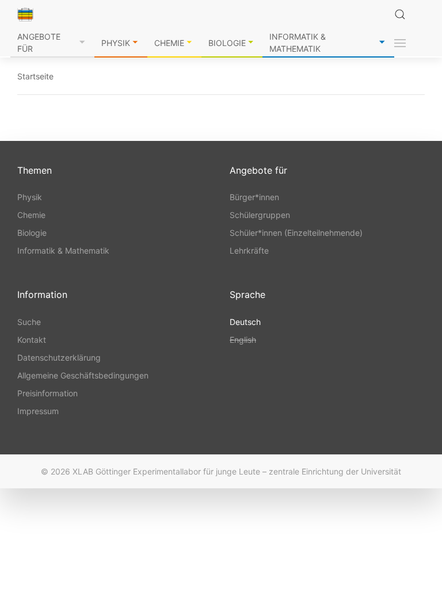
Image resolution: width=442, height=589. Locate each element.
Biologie (227, 43)
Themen (34, 170)
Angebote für (38, 42)
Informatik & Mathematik (297, 42)
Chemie (169, 43)
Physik (115, 43)
